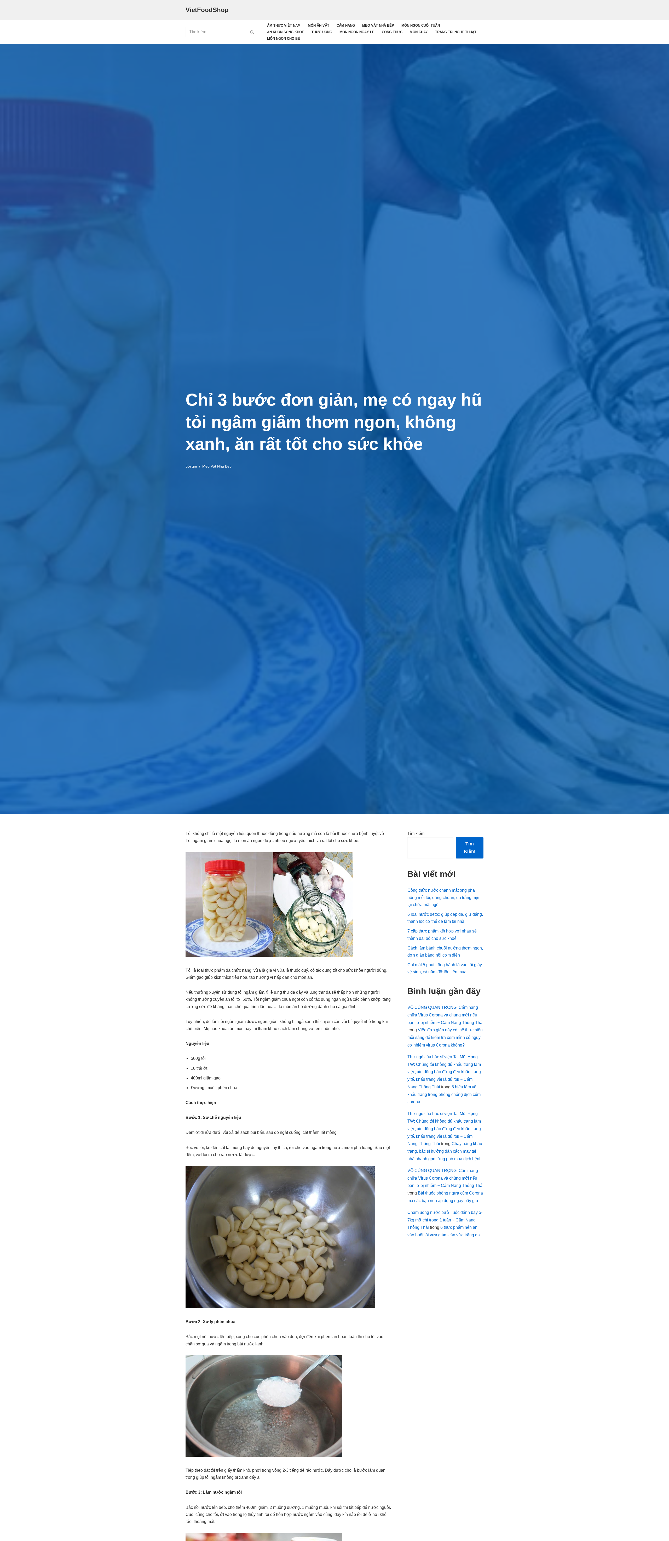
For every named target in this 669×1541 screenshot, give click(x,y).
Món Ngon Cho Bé (283, 39)
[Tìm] (252, 32)
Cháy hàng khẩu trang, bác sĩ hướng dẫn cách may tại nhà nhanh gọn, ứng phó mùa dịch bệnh (444, 1151)
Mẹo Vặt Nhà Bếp (378, 25)
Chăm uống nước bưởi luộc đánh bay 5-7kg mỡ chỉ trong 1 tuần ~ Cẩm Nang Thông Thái (444, 1220)
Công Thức (392, 32)
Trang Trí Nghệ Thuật (455, 32)
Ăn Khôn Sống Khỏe (285, 32)
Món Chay (419, 32)
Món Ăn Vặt (318, 25)
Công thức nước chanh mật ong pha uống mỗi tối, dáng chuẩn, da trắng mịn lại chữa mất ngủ (443, 897)
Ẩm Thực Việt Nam (284, 25)
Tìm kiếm (415, 833)
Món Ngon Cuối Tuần (420, 25)
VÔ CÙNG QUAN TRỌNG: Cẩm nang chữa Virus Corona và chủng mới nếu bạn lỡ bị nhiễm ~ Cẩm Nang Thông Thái (445, 1015)
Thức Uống (322, 32)
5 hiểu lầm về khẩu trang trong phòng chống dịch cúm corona (444, 1094)
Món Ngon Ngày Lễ (356, 32)
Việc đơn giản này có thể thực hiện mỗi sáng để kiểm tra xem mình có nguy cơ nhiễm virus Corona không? (445, 1037)
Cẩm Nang (346, 25)
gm (194, 466)
